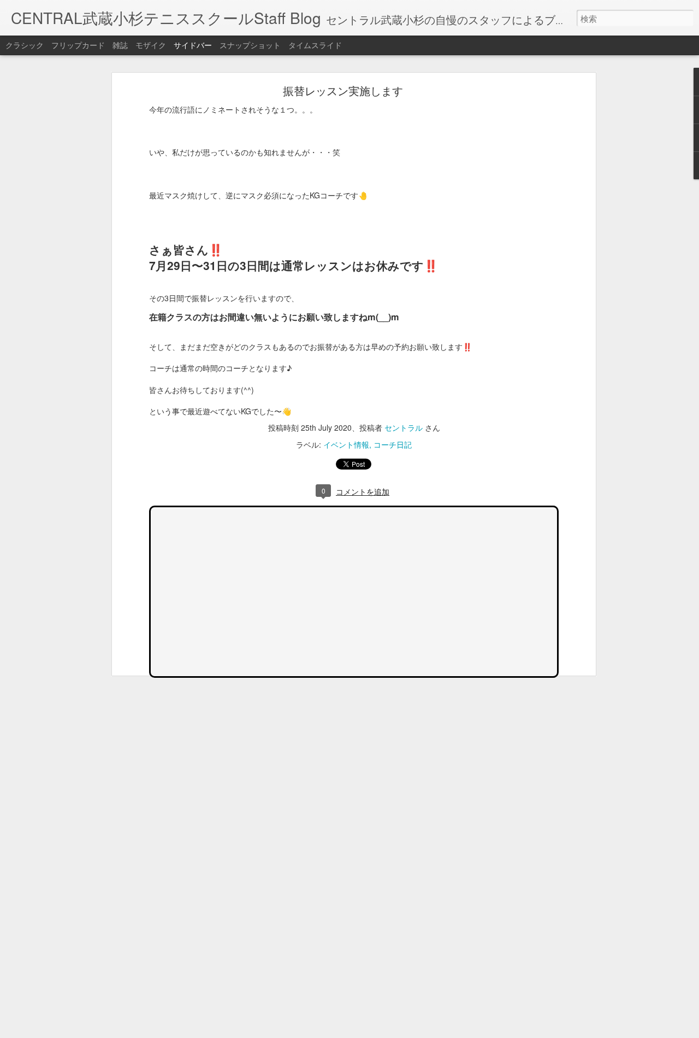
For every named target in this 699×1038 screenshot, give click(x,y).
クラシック (24, 44)
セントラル (403, 427)
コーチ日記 (393, 444)
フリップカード (78, 44)
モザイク (150, 44)
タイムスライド (315, 44)
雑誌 (120, 44)
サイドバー (193, 44)
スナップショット (250, 44)
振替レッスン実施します (343, 90)
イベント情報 (346, 444)
